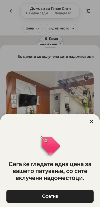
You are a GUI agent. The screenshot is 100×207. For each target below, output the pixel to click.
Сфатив (50, 196)
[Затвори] (91, 121)
